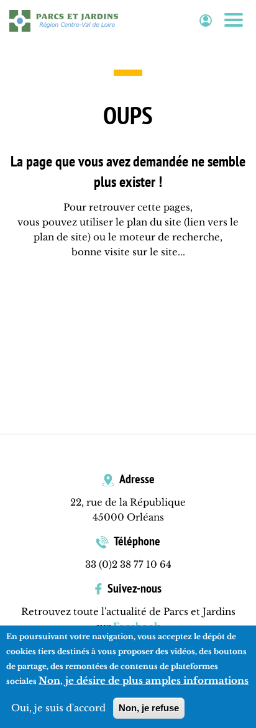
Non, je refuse (149, 708)
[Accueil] (63, 20)
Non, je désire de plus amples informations (144, 680)
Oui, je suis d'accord (58, 708)
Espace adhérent (206, 20)
